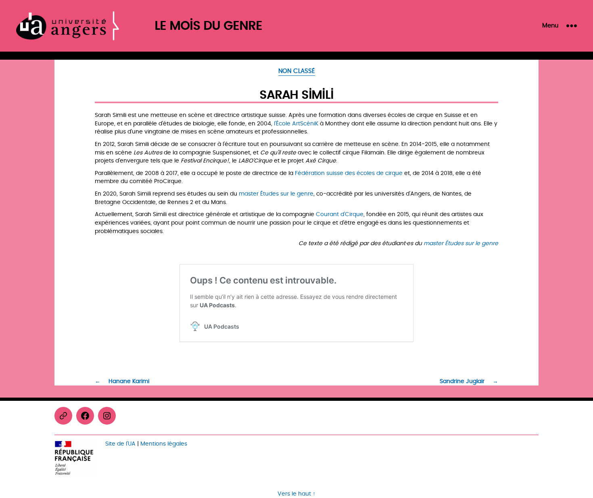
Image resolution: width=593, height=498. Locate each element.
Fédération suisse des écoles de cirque (349, 173)
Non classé (296, 72)
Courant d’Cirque (339, 214)
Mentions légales (163, 444)
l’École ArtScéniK (296, 123)
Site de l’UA (120, 444)
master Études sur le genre (276, 194)
